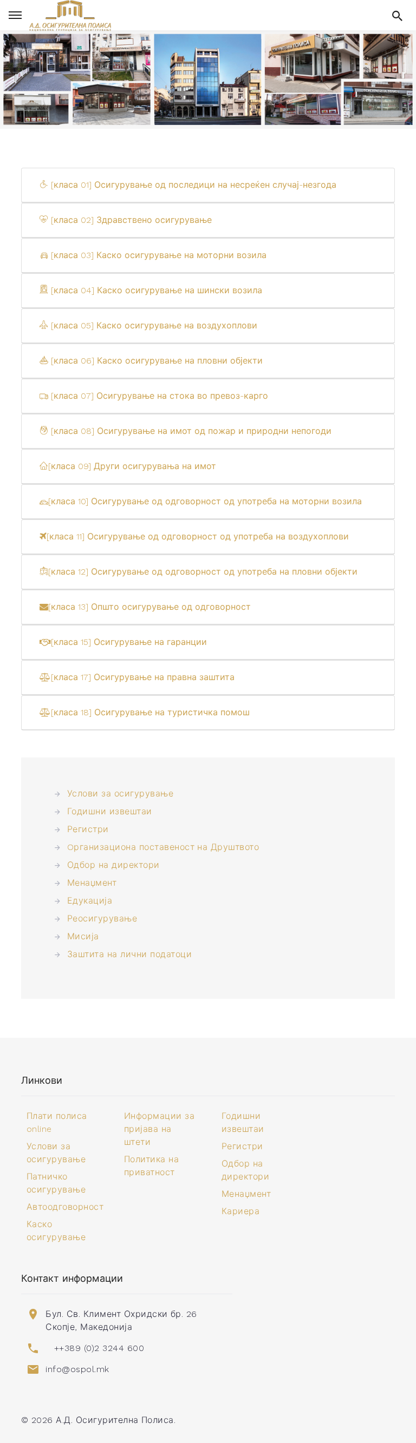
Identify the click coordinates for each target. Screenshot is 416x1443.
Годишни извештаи (109, 811)
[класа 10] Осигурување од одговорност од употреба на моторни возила (205, 501)
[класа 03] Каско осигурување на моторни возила (157, 255)
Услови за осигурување (120, 793)
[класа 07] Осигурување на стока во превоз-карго (158, 396)
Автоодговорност (65, 1207)
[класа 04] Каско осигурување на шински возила (155, 290)
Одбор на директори (113, 865)
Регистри (88, 829)
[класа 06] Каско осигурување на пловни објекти (155, 360)
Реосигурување (102, 918)
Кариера (240, 1211)
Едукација (89, 900)
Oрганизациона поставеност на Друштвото (163, 847)
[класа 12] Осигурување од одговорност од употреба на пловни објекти (203, 571)
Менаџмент (91, 883)
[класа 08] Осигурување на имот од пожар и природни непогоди (190, 431)
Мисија (83, 936)
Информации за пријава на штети (159, 1129)
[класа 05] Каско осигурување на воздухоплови (152, 325)
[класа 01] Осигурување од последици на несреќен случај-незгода (192, 185)
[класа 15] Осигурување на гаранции (129, 642)
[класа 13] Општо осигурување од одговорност (149, 607)
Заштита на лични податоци (129, 954)
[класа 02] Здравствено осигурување (130, 220)
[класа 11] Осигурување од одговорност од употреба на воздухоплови (198, 536)
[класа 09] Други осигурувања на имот (132, 466)
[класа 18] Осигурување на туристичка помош (150, 712)
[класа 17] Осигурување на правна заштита (143, 677)
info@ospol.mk (77, 1369)
